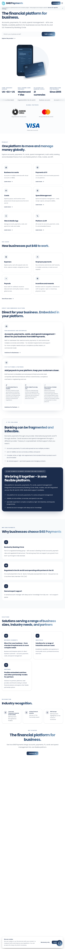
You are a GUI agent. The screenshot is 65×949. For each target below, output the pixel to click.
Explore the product (7, 38)
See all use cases (7, 298)
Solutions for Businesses (12, 352)
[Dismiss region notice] (62, 8)
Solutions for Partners (11, 407)
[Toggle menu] (62, 3)
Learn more (7, 181)
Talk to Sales (48, 34)
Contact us (56, 3)
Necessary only (45, 942)
